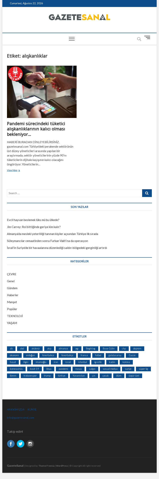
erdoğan (30, 355)
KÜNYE (32, 409)
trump (47, 375)
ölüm (118, 375)
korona (126, 362)
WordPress (62, 465)
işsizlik (98, 362)
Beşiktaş (90, 348)
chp (124, 348)
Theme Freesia (46, 465)
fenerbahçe (67, 355)
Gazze (132, 355)
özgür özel (134, 375)
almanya (63, 348)
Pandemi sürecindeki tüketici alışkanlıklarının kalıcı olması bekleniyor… (36, 128)
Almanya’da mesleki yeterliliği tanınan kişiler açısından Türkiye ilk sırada (52, 234)
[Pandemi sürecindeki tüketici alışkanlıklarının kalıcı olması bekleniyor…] (42, 92)
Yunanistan (79, 375)
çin (93, 375)
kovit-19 (34, 368)
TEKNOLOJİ (15, 316)
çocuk (106, 375)
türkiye (61, 375)
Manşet (12, 302)
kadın (112, 362)
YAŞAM (12, 323)
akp (49, 348)
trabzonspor (30, 375)
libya (48, 368)
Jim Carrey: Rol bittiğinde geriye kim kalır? (34, 227)
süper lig (143, 368)
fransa (84, 355)
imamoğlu (41, 362)
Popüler (12, 309)
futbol (98, 355)
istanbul (82, 362)
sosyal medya (110, 368)
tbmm (13, 375)
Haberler (12, 295)
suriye (128, 368)
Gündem (12, 288)
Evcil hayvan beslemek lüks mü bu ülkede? (33, 220)
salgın (92, 368)
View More (20, 171)
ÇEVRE (11, 274)
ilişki (25, 362)
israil (68, 362)
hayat (13, 362)
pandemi (63, 368)
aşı (77, 348)
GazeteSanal (15, 465)
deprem (137, 348)
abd (22, 348)
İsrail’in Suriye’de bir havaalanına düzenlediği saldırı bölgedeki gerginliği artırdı (57, 247)
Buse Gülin (109, 348)
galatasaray (115, 355)
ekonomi (14, 355)
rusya (78, 368)
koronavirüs (16, 368)
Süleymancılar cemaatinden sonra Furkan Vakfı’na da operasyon (47, 241)
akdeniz (35, 348)
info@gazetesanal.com (20, 417)
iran (56, 362)
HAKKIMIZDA (16, 409)
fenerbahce (48, 355)
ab (11, 348)
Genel (11, 281)
